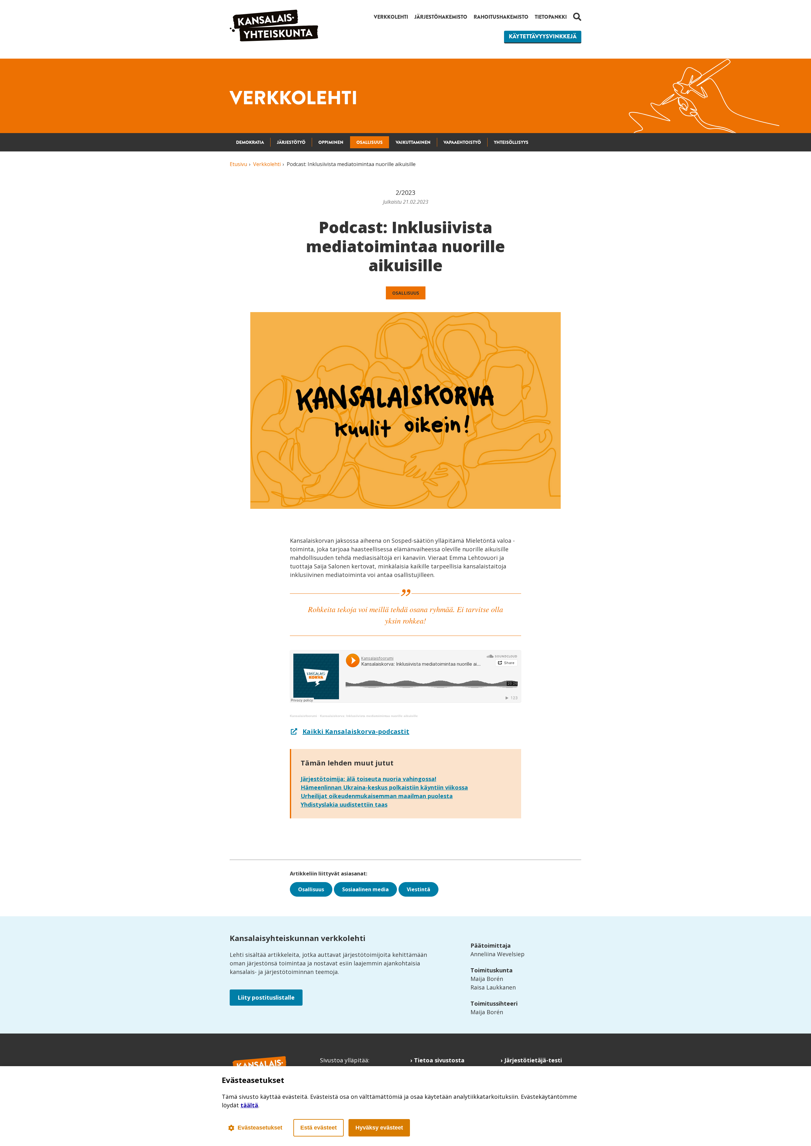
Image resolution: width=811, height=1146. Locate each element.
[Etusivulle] (274, 39)
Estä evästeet (318, 1127)
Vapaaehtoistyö (462, 142)
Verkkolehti (391, 17)
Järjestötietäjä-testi (533, 1060)
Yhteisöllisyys (511, 142)
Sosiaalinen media (365, 889)
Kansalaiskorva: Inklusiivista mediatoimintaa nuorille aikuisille (369, 716)
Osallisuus (369, 142)
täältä (249, 1105)
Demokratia (250, 142)
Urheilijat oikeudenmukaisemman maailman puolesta (377, 796)
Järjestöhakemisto (440, 17)
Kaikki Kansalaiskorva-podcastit (356, 731)
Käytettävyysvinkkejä (543, 36)
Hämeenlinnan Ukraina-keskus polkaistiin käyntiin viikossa (384, 787)
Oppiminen (330, 142)
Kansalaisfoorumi (303, 716)
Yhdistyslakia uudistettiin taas (344, 804)
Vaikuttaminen (413, 142)
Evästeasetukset (260, 1127)
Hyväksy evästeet (379, 1127)
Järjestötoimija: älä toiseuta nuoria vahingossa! (368, 779)
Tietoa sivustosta (439, 1060)
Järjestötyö (291, 142)
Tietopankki (551, 17)
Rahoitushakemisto (501, 17)
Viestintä (418, 889)
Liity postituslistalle (266, 997)
